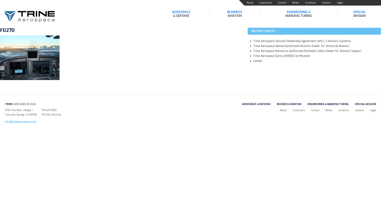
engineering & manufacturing (328, 104)
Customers (265, 2)
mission (359, 14)
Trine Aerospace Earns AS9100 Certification (281, 56)
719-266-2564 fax (51, 114)
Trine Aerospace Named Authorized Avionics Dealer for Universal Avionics (301, 46)
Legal (340, 2)
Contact (282, 2)
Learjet (257, 61)
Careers (326, 2)
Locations (310, 2)
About (250, 2)
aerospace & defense (256, 104)
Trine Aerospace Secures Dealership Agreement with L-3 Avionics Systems (302, 41)
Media (295, 2)
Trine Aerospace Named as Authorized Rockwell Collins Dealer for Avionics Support (307, 51)
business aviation (289, 104)
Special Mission (365, 104)
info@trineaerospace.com (20, 121)
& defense (181, 14)
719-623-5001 (49, 110)
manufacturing (298, 14)
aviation (234, 14)
